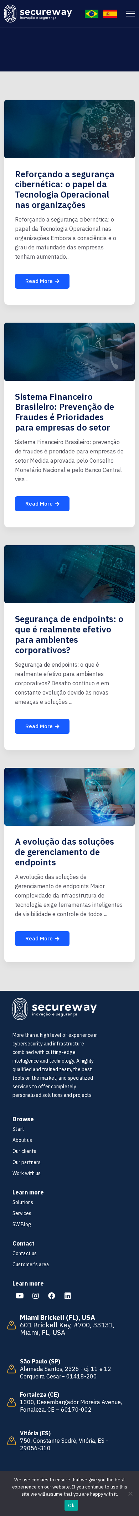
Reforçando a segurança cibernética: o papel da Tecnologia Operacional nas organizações (64, 189)
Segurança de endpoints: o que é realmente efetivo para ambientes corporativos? (69, 634)
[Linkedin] (68, 1296)
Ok (71, 1505)
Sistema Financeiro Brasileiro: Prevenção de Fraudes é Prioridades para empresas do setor (64, 412)
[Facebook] (52, 1296)
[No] (130, 1493)
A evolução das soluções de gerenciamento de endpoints (64, 852)
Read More (39, 281)
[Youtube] (19, 1296)
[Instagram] (36, 1296)
